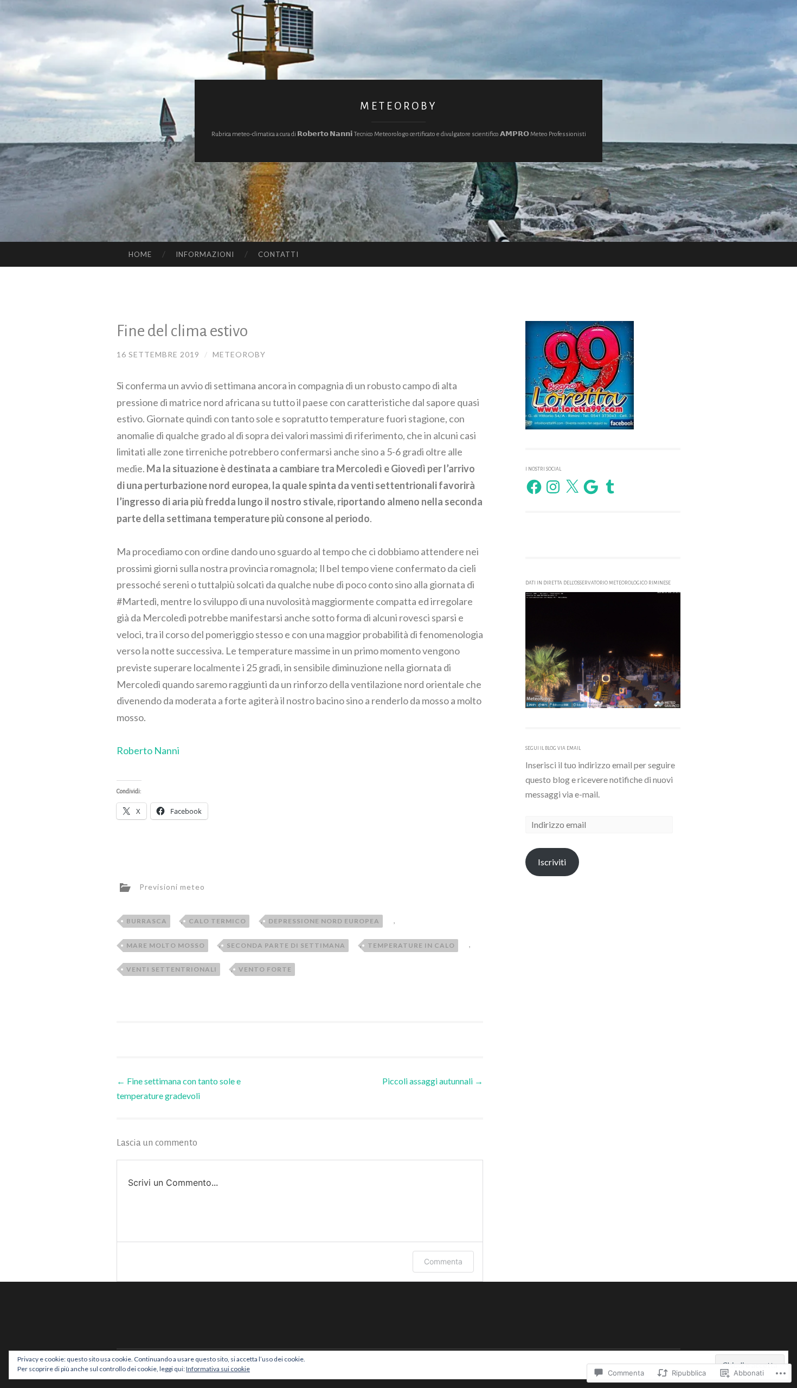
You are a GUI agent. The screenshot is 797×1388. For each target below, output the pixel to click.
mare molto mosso (165, 945)
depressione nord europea (324, 921)
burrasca (146, 921)
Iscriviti (552, 862)
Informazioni (205, 254)
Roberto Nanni (148, 750)
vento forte (265, 969)
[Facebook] (534, 487)
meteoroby (239, 354)
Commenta (443, 1261)
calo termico (217, 921)
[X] (572, 487)
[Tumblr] (610, 487)
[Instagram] (553, 487)
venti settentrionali (171, 969)
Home (140, 254)
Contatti (278, 254)
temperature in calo (411, 945)
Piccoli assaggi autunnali (432, 1081)
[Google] (591, 487)
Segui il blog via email (553, 748)
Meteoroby (398, 106)
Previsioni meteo (172, 886)
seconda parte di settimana (286, 945)
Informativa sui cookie (218, 1369)
